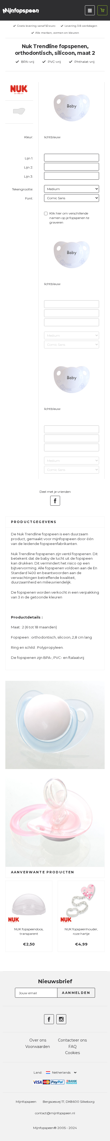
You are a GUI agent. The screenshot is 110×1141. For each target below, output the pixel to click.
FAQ (72, 1046)
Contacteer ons (72, 1040)
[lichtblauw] (47, 144)
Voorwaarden (37, 1046)
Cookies (72, 1052)
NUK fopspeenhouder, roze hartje (81, 931)
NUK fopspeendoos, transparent (29, 931)
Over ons (37, 1040)
